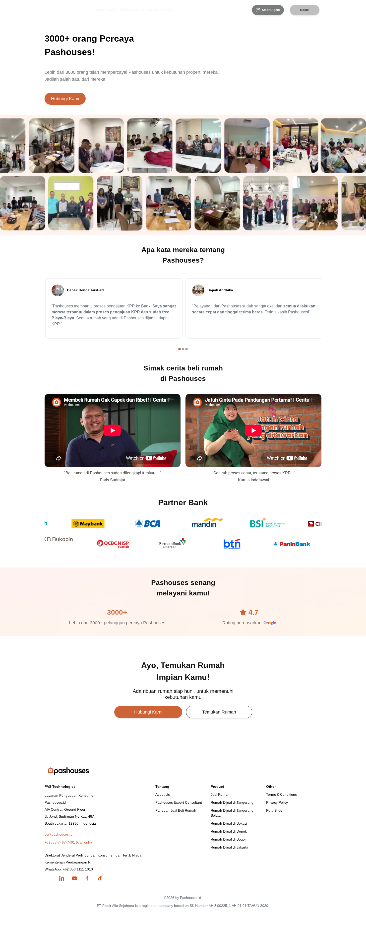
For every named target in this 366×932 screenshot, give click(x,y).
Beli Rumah (129, 10)
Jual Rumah (105, 10)
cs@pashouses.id (58, 834)
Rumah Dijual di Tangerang (232, 802)
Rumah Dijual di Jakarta (229, 847)
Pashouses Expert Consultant (178, 802)
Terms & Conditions (281, 794)
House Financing (156, 10)
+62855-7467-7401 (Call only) (68, 842)
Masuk (304, 10)
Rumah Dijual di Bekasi (229, 823)
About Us (162, 794)
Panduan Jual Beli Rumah (175, 810)
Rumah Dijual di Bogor (228, 839)
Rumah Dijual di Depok (229, 831)
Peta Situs (274, 810)
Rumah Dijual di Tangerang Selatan (232, 812)
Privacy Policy (277, 802)
